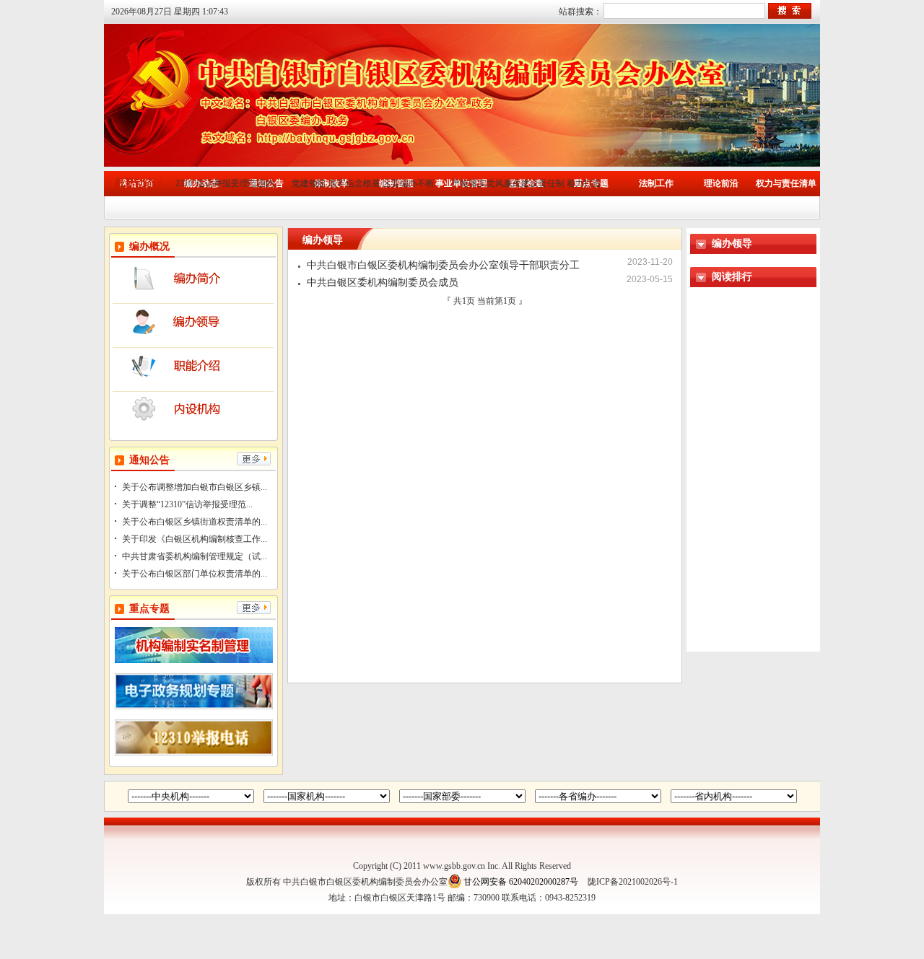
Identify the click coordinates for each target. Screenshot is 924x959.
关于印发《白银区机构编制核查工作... (194, 539)
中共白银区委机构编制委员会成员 (382, 282)
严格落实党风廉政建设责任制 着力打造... (515, 183)
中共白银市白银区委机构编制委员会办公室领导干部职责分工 (443, 265)
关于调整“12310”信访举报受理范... (187, 504)
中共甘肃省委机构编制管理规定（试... (194, 556)
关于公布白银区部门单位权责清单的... (194, 574)
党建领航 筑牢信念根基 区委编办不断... (351, 183)
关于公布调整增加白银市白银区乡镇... (194, 487)
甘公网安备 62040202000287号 (520, 882)
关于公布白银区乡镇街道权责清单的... (194, 522)
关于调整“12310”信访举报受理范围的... (192, 183)
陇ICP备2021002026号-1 (633, 882)
